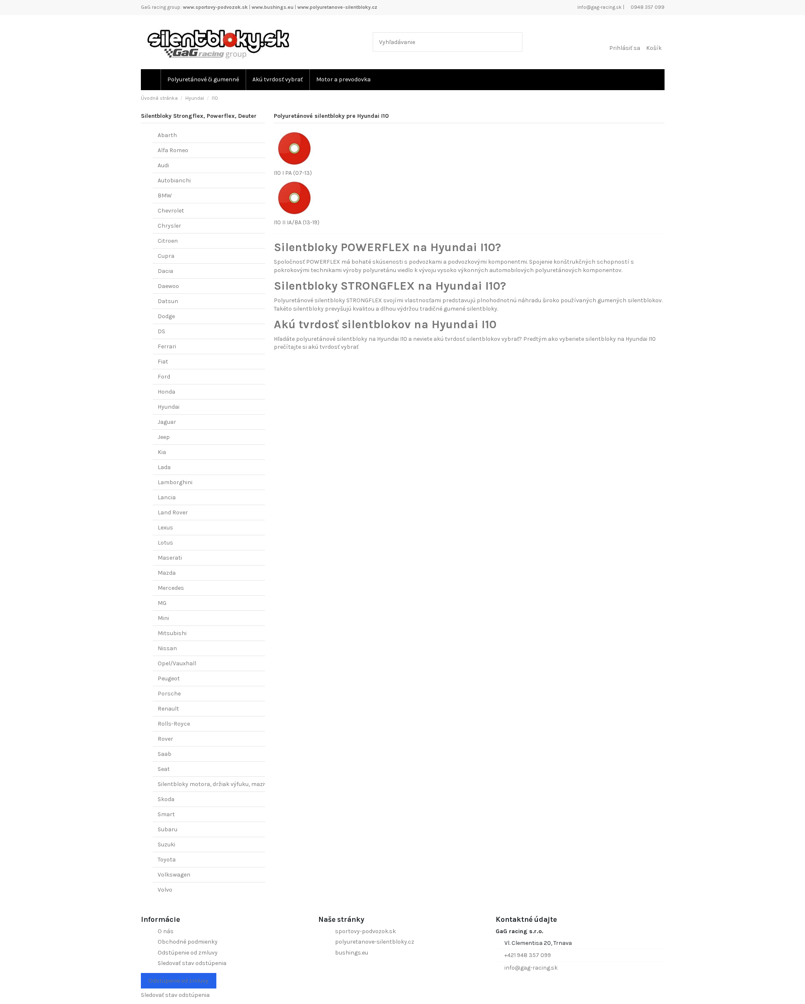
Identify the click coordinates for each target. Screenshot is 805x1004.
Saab (164, 754)
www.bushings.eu (272, 7)
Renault (168, 708)
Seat (164, 769)
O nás (166, 931)
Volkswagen (174, 874)
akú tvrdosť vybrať (333, 346)
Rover (165, 738)
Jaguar (167, 421)
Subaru (167, 829)
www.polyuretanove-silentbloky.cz (337, 7)
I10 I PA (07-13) (293, 172)
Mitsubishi (172, 633)
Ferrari (167, 346)
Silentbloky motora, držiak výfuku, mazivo (214, 784)
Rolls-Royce (174, 723)
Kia (162, 452)
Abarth (167, 135)
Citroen (168, 240)
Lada (164, 467)
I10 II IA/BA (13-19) (296, 222)
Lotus (165, 542)
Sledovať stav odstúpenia (192, 963)
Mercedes (171, 588)
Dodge (166, 316)
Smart (166, 814)
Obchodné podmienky (188, 941)
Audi (163, 165)
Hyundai (168, 406)
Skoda (166, 799)
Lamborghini (175, 482)
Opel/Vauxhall (177, 663)
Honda (166, 391)
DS (161, 331)
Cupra (166, 255)
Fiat (163, 361)
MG (162, 603)
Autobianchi (174, 180)
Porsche (169, 693)
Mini (163, 618)
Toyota (167, 859)
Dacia (165, 271)
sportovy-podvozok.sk (365, 931)
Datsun (168, 301)
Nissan (167, 648)
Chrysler (169, 225)
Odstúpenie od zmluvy (188, 952)
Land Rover (173, 512)
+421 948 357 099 (527, 955)
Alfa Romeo (173, 150)
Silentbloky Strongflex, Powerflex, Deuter (199, 115)
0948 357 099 (647, 7)
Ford (164, 376)
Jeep (164, 437)
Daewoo (168, 286)
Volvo (165, 889)
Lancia (167, 497)
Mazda (167, 572)
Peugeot (169, 678)
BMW (165, 195)
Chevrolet (171, 210)
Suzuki (166, 844)
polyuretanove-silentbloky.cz (374, 941)
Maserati (170, 557)
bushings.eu (351, 952)
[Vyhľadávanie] (514, 41)
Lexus (165, 527)
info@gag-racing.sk (599, 7)
